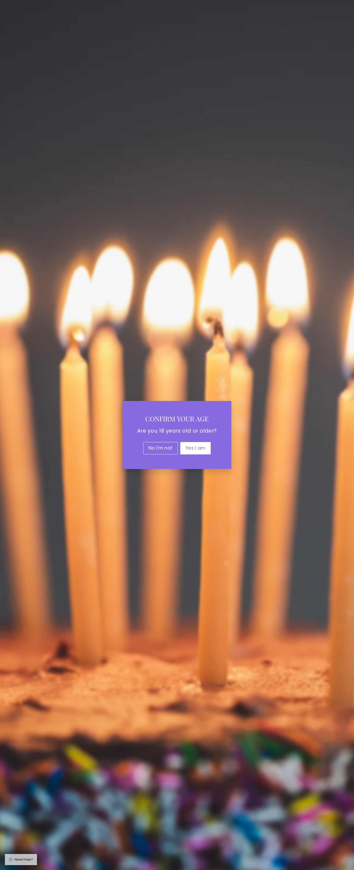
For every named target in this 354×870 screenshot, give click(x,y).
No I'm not (160, 448)
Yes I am (195, 448)
